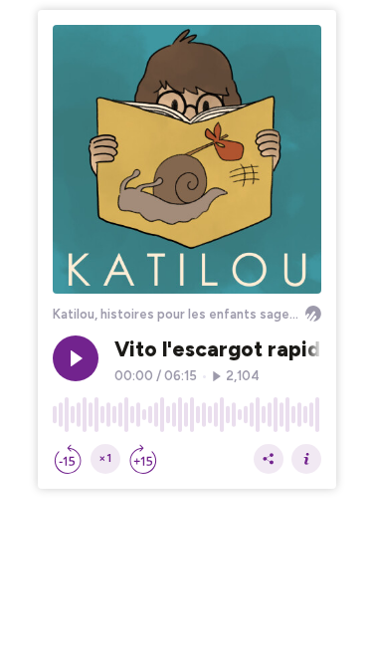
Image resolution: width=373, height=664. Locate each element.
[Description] (306, 459)
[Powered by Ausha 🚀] (313, 314)
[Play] (75, 358)
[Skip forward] (143, 459)
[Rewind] (68, 459)
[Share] (268, 459)
